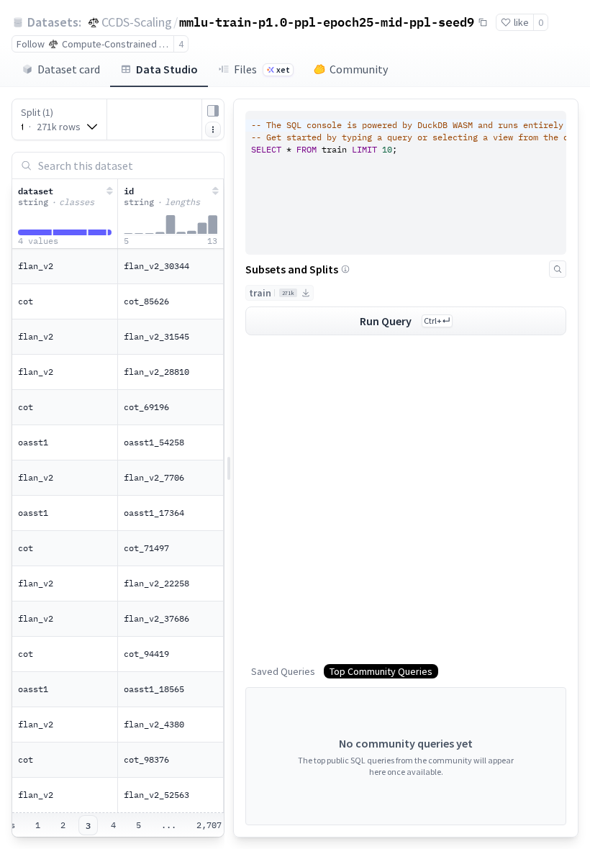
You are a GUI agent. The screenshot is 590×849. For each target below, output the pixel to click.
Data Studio (167, 69)
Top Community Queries (381, 671)
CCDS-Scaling (136, 22)
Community (359, 69)
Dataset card (68, 69)
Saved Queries (283, 671)
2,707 (209, 825)
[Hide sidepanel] (213, 111)
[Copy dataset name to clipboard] (482, 22)
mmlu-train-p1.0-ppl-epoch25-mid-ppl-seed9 (326, 22)
